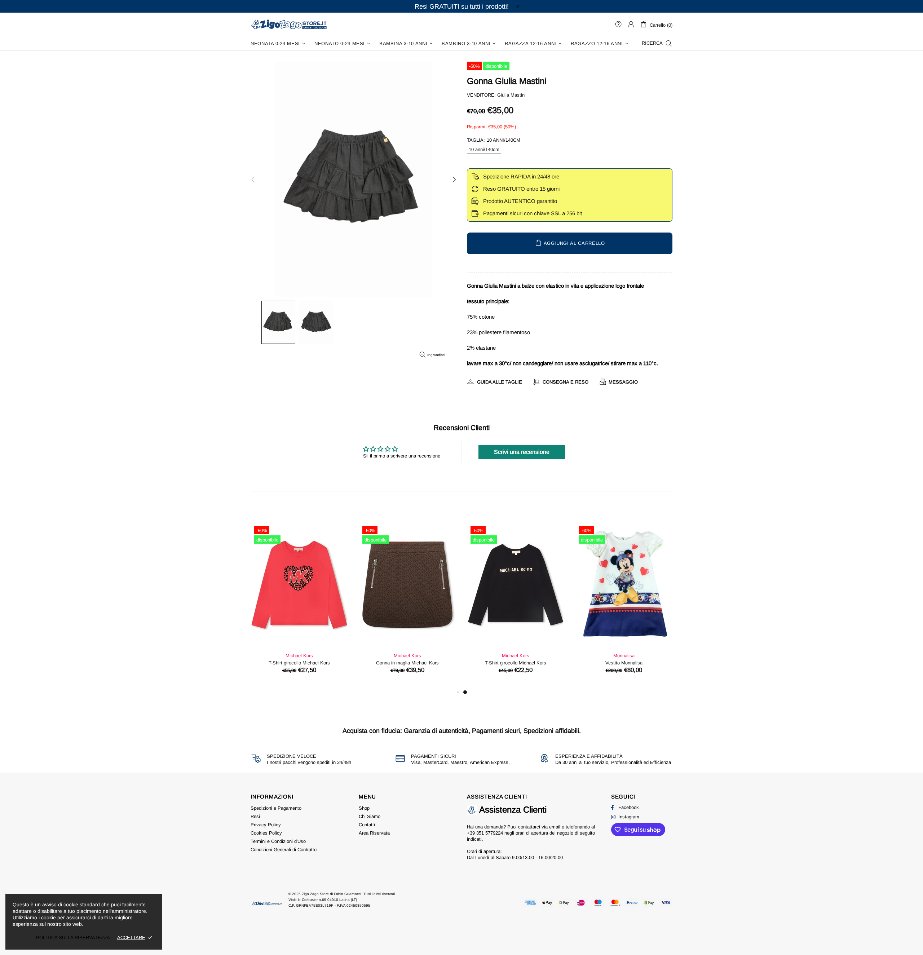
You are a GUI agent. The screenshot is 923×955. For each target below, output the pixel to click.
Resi (255, 816)
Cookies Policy (266, 833)
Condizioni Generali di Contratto (284, 849)
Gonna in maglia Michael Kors (623, 663)
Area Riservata (374, 833)
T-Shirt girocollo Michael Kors (299, 663)
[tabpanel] (299, 605)
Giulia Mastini (511, 95)
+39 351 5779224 (485, 833)
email (554, 827)
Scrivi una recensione (521, 452)
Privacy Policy (266, 824)
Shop (364, 808)
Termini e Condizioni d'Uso (278, 841)
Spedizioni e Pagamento (276, 808)
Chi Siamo (369, 816)
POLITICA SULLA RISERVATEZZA (73, 937)
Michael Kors (299, 655)
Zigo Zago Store (289, 24)
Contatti (367, 824)
